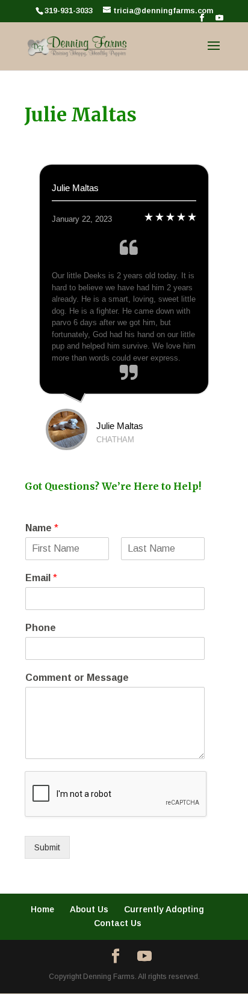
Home (42, 909)
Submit (47, 847)
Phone (40, 628)
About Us (89, 909)
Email (41, 578)
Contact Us (117, 923)
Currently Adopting (164, 909)
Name (41, 528)
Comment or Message (77, 677)
